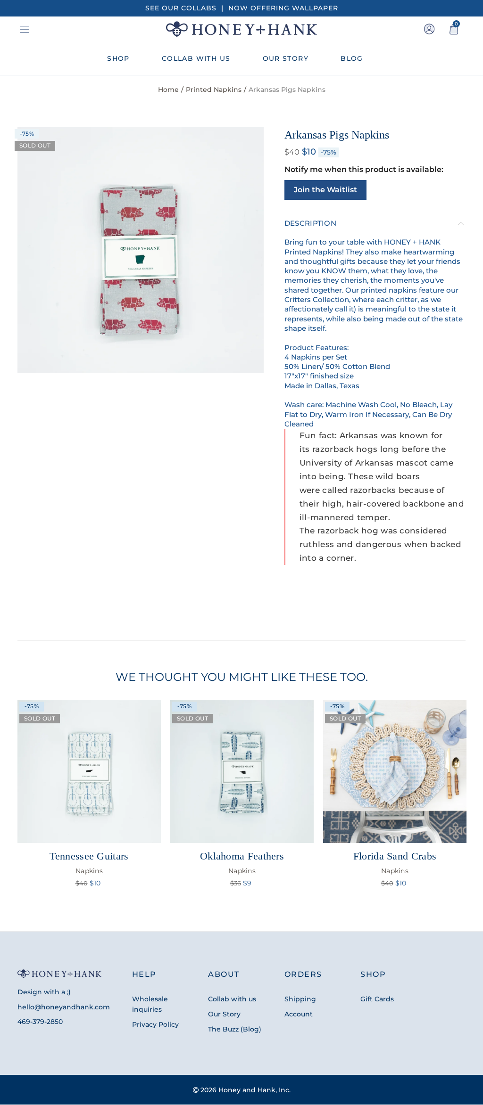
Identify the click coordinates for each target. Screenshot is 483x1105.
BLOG (352, 58)
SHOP (118, 58)
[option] (140, 250)
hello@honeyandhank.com (63, 1007)
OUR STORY (286, 58)
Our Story (224, 1014)
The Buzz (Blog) (234, 1029)
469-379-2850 (40, 1021)
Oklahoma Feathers (242, 862)
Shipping (300, 999)
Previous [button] (19, 803)
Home (168, 89)
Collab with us (232, 999)
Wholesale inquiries (150, 1004)
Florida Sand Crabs (394, 862)
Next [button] (464, 803)
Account (298, 1014)
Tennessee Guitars (89, 862)
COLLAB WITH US (196, 58)
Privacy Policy (155, 1024)
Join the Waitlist (325, 189)
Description (310, 223)
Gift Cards (377, 999)
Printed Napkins (214, 89)
